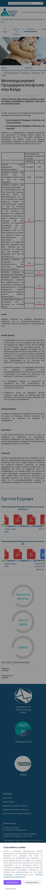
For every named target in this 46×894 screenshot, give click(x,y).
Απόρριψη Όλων (32, 882)
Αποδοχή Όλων (12, 882)
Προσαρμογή (10, 889)
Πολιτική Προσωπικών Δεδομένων (23, 875)
